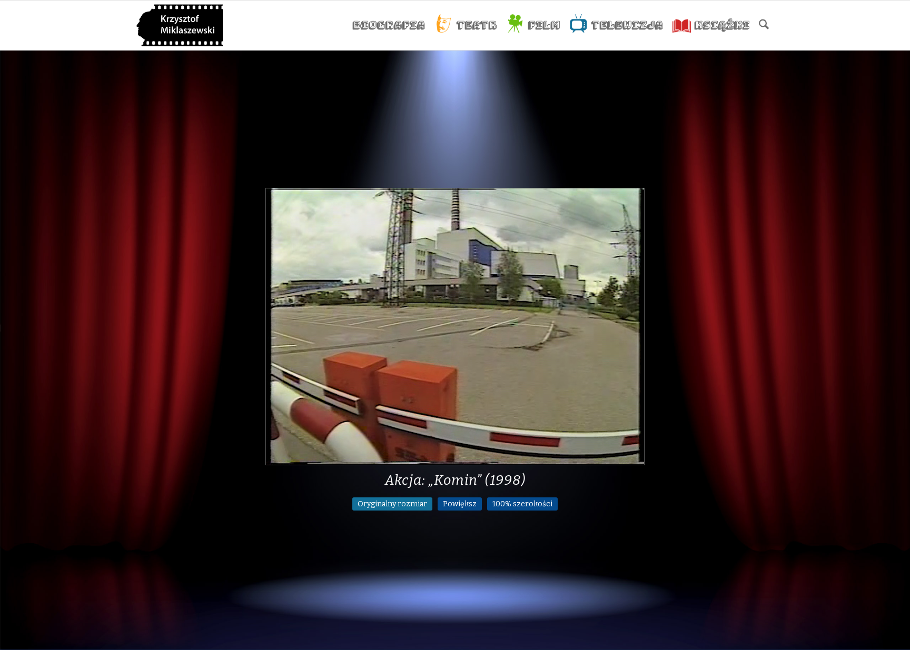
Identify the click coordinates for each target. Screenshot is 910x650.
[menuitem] (389, 25)
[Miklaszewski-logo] (179, 25)
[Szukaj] (764, 25)
